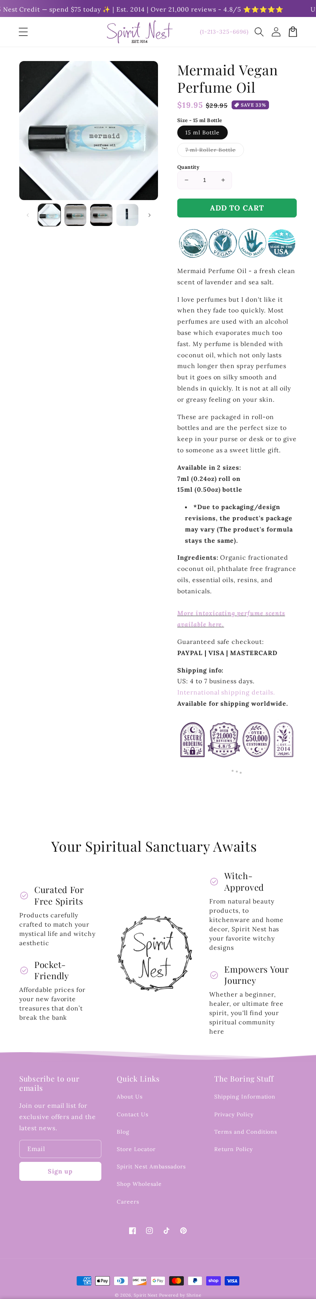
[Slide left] (27, 215)
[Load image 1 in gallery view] (49, 215)
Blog (123, 1131)
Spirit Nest (146, 1295)
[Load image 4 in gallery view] (127, 215)
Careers (128, 1201)
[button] (258, 31)
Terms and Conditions (245, 1131)
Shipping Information (245, 1096)
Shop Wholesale (139, 1183)
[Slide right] (149, 215)
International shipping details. (226, 692)
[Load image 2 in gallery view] (75, 215)
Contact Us (132, 1114)
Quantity (188, 167)
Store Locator (136, 1149)
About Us (130, 1096)
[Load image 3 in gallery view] (101, 215)
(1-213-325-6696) (224, 31)
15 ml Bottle (202, 132)
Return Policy (233, 1149)
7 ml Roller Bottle (214, 151)
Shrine (194, 1295)
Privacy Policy (233, 1114)
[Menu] (23, 31)
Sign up (60, 1171)
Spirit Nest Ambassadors (151, 1166)
